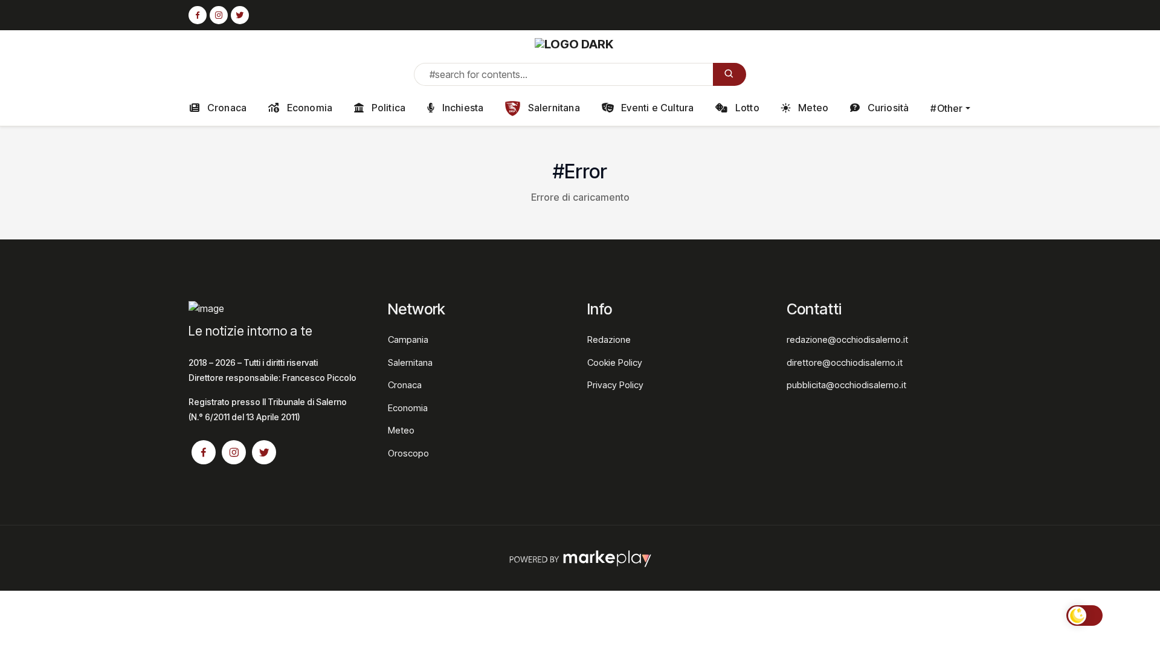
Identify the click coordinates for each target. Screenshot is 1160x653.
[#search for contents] (729, 74)
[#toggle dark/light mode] (1084, 615)
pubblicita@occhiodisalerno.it (846, 385)
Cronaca (226, 108)
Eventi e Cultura (656, 108)
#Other (946, 108)
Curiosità (887, 108)
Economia (308, 108)
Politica (387, 108)
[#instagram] (219, 16)
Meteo (812, 108)
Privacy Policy (615, 385)
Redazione (609, 339)
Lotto (746, 108)
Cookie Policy (614, 362)
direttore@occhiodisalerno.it (845, 362)
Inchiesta (461, 108)
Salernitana (552, 108)
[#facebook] (197, 16)
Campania (408, 339)
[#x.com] (240, 16)
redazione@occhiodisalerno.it (847, 339)
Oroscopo (408, 453)
